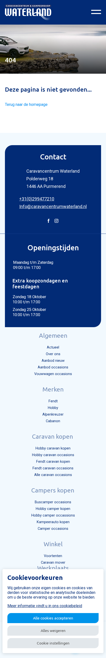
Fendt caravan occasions (53, 468)
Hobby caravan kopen (53, 448)
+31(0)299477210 (36, 198)
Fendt (53, 401)
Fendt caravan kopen (53, 462)
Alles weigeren (53, 630)
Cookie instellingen (53, 643)
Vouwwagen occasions (53, 374)
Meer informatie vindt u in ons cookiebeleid (44, 605)
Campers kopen (52, 490)
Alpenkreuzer (53, 414)
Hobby (53, 408)
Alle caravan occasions (53, 475)
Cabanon (53, 421)
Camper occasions (53, 529)
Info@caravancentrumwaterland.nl (53, 206)
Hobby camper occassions (53, 515)
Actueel (53, 347)
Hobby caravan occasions (53, 455)
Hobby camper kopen (53, 509)
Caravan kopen (52, 436)
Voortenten (53, 556)
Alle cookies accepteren (53, 618)
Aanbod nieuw (53, 361)
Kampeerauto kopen (53, 522)
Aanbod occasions (53, 367)
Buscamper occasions (53, 502)
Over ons (53, 354)
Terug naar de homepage (26, 104)
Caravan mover (53, 562)
